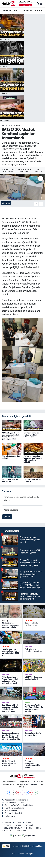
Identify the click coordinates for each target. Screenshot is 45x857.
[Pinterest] (18, 792)
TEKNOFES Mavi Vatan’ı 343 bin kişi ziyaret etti (9, 763)
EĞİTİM (29, 828)
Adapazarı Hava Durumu (14, 802)
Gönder (7, 516)
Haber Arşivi (10, 816)
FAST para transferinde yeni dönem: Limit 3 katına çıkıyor (32, 435)
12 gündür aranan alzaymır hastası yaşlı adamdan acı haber (10, 625)
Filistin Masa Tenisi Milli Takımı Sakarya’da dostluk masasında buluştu (34, 708)
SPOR (27, 702)
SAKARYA (27, 10)
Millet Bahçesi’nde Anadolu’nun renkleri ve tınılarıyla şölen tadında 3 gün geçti (10, 680)
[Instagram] (22, 792)
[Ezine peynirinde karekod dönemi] (34, 611)
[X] (14, 792)
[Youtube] (31, 792)
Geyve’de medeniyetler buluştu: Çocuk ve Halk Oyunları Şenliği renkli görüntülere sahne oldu (11, 736)
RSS (7, 846)
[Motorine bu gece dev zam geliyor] (11, 472)
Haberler (6, 125)
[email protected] (30, 784)
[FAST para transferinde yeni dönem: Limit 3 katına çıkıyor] (33, 425)
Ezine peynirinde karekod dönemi (31, 624)
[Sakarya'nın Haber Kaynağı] (17, 3)
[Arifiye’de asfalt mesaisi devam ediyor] (34, 637)
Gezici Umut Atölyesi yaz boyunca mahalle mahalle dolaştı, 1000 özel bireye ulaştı (10, 708)
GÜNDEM (6, 10)
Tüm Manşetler (11, 810)
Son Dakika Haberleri (13, 813)
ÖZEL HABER (21, 831)
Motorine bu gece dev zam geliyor (10, 480)
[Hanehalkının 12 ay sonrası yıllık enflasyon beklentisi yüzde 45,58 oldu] (11, 637)
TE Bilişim (29, 854)
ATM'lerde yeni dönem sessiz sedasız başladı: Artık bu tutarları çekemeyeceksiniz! (11, 436)
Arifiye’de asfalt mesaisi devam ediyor (33, 650)
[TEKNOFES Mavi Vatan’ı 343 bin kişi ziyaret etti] (11, 749)
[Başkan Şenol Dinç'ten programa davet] (34, 721)
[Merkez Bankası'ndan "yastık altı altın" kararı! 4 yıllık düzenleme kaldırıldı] (33, 448)
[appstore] (16, 836)
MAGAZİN (8, 831)
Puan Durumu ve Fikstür (14, 808)
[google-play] (28, 836)
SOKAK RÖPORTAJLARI (13, 828)
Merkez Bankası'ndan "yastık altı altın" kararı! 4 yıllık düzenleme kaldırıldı (33, 459)
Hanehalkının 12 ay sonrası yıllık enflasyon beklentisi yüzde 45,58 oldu (11, 652)
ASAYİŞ (17, 10)
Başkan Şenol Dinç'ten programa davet (33, 734)
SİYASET (38, 10)
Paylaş (7, 203)
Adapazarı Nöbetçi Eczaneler (16, 800)
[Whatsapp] (36, 792)
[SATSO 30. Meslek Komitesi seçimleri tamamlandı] (22, 187)
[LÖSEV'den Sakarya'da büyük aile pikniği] (34, 665)
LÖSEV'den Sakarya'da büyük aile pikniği (33, 678)
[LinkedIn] (27, 792)
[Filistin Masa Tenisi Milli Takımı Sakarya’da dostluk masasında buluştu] (34, 693)
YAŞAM (18, 825)
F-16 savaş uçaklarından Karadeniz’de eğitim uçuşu (32, 764)
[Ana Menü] (41, 3)
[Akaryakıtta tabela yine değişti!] (11, 448)
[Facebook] (9, 792)
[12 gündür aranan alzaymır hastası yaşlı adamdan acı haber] (11, 611)
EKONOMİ (17, 125)
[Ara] (38, 3)
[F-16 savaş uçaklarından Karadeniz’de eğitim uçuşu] (34, 749)
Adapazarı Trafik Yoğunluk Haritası (19, 805)
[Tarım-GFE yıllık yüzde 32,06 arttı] (33, 472)
